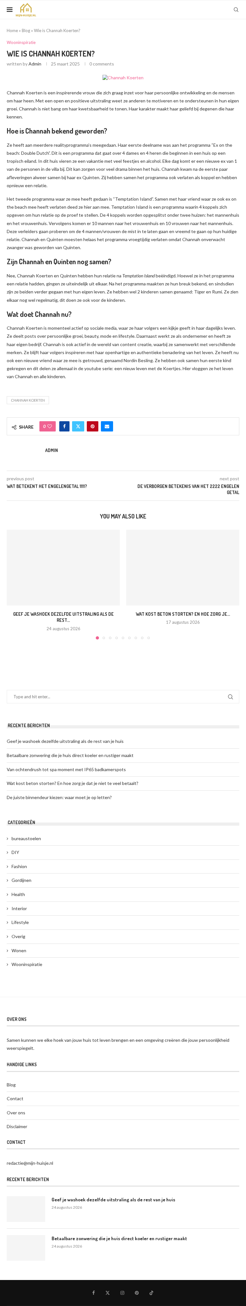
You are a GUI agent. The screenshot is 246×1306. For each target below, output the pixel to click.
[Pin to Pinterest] (92, 426)
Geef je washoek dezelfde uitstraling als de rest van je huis (65, 741)
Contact (15, 1098)
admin (35, 63)
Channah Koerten (28, 400)
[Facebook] (93, 1293)
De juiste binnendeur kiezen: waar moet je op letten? (59, 797)
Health (18, 894)
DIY (15, 852)
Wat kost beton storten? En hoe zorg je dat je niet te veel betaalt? (72, 783)
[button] (15, 584)
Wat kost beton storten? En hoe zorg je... (183, 614)
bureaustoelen (26, 838)
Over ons (16, 1112)
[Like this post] (49, 426)
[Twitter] (107, 1293)
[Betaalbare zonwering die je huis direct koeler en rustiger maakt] (26, 1248)
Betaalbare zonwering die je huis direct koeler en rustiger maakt (70, 755)
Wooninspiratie (27, 964)
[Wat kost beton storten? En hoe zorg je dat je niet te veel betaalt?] (182, 567)
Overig (18, 936)
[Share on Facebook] (64, 426)
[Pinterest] (137, 1293)
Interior (19, 908)
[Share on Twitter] (78, 426)
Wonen (19, 950)
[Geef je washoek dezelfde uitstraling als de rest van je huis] (63, 567)
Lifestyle (20, 922)
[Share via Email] (107, 426)
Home (12, 30)
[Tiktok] (151, 1293)
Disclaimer (17, 1126)
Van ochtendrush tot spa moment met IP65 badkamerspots (66, 769)
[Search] (236, 9)
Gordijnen (21, 880)
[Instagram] (122, 1293)
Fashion (19, 866)
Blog (26, 30)
